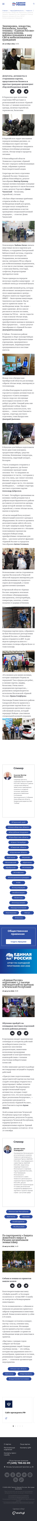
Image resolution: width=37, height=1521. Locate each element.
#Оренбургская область (18, 837)
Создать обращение (18, 942)
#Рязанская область (18, 1369)
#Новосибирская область (18, 827)
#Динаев (26, 1217)
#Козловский (10, 862)
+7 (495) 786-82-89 (18, 1463)
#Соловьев (26, 867)
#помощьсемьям (18, 903)
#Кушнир (26, 857)
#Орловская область (18, 852)
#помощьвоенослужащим (18, 877)
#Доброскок (11, 867)
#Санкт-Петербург (18, 842)
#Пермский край (18, 822)
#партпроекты (26, 1374)
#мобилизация (18, 893)
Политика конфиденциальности (18, 1497)
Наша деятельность (17, 10)
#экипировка (11, 913)
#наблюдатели (18, 1222)
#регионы (11, 857)
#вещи (27, 913)
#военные (18, 898)
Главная (5, 10)
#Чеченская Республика (18, 1212)
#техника (19, 918)
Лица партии (25, 1444)
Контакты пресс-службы (10, 1454)
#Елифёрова (18, 872)
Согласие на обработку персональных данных (19, 1502)
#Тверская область (18, 847)
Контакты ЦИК (25, 1448)
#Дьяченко (27, 862)
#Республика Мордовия (18, 832)
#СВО (18, 882)
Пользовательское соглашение (18, 1495)
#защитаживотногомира (19, 1379)
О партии (7, 1444)
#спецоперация (18, 888)
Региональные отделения (9, 1448)
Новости (29, 10)
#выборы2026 (18, 1227)
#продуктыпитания (18, 908)
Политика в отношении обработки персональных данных (18, 1500)
